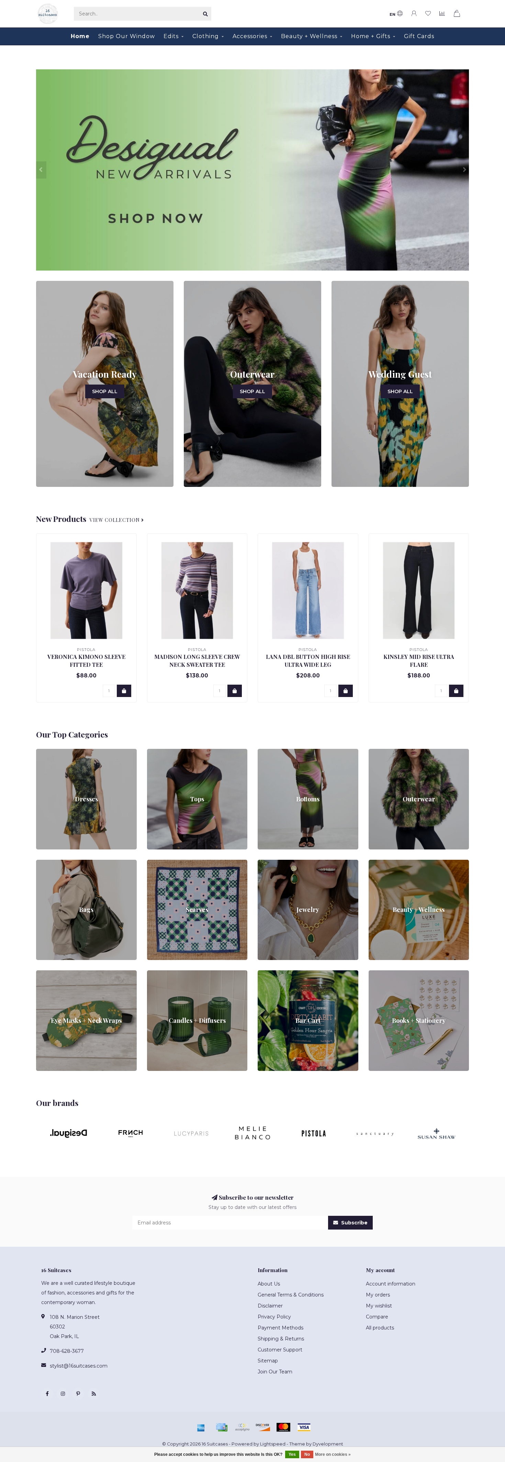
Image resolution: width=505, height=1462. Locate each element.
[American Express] (201, 1427)
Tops (152, 752)
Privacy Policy (274, 1317)
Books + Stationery (391, 974)
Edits (171, 36)
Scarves (156, 863)
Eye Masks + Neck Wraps (66, 974)
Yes (292, 1454)
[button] (41, 170)
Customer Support (280, 1350)
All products (380, 1328)
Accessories (250, 36)
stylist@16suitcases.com (79, 1366)
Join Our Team (275, 1372)
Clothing (205, 36)
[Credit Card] (221, 1427)
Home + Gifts (370, 36)
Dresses (45, 752)
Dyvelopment (328, 1444)
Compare (377, 1317)
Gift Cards (419, 36)
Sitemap (268, 1361)
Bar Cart (267, 974)
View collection (115, 520)
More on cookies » (333, 1454)
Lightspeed (272, 1444)
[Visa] (304, 1427)
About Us (269, 1284)
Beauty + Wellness (309, 36)
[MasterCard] (283, 1427)
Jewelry (267, 863)
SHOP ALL (104, 391)
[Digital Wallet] (242, 1427)
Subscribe (354, 1223)
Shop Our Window (126, 36)
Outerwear (381, 752)
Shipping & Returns (281, 1339)
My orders (378, 1295)
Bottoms (268, 752)
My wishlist (379, 1306)
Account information (390, 1284)
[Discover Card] (262, 1427)
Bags (42, 863)
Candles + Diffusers (170, 974)
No (307, 1454)
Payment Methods (280, 1328)
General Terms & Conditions (291, 1295)
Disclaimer (270, 1306)
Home (80, 36)
